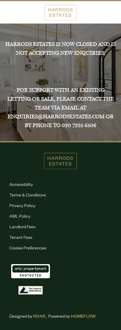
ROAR (39, 317)
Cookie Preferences (27, 248)
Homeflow (83, 317)
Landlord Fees (22, 227)
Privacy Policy (22, 206)
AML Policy (19, 217)
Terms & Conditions (27, 196)
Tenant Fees (20, 238)
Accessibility (21, 185)
